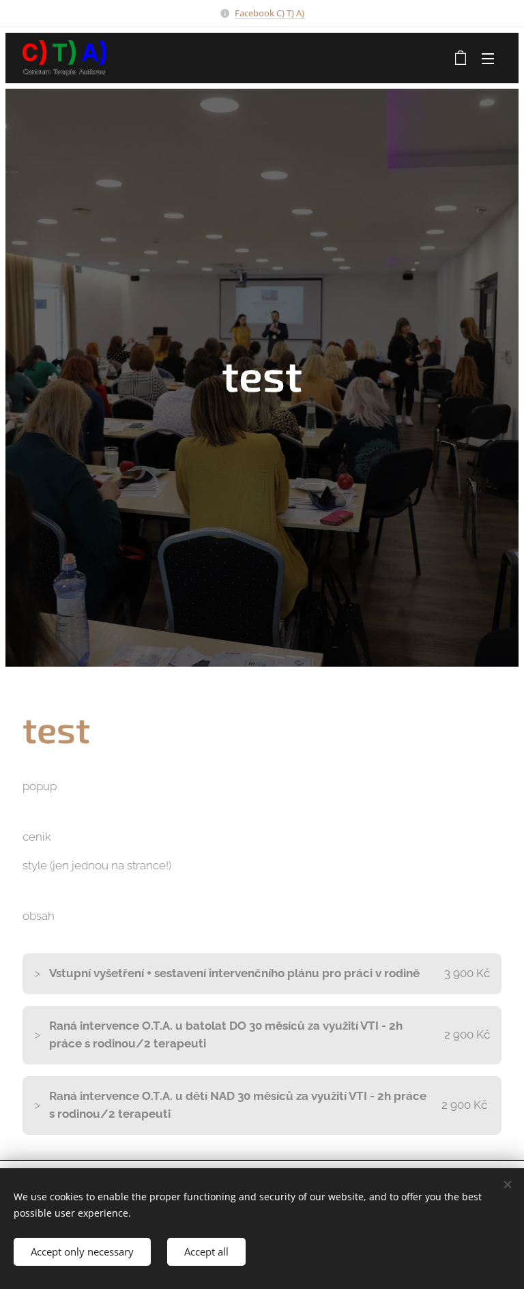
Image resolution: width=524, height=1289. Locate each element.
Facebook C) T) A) (269, 13)
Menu (487, 58)
